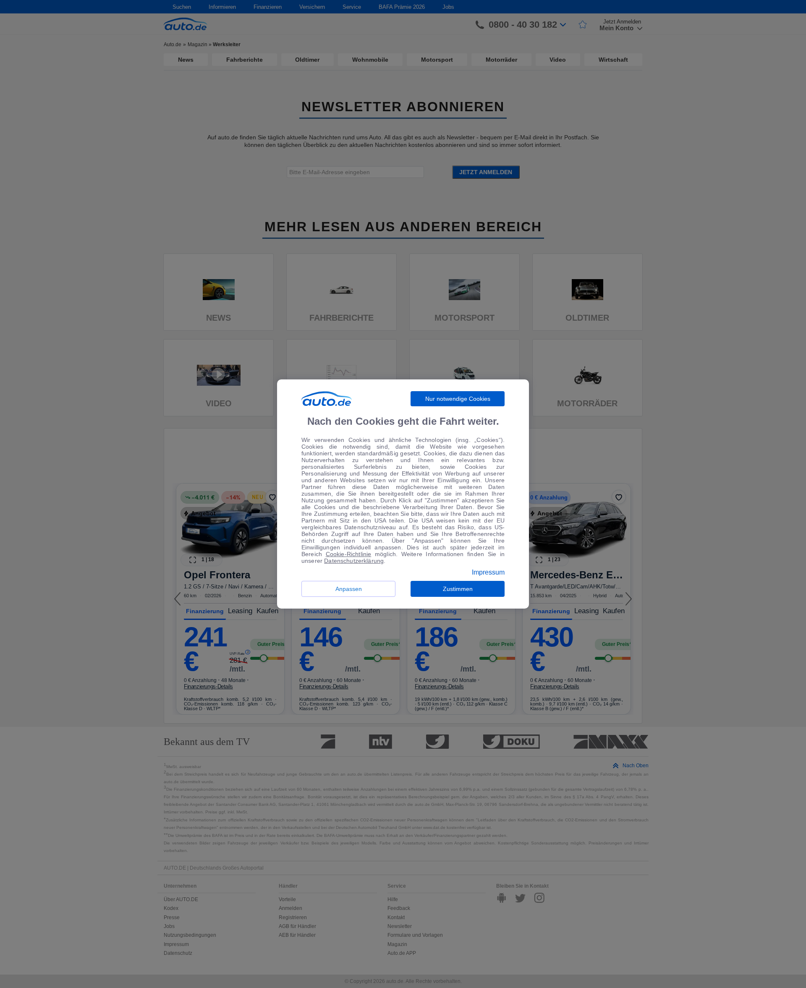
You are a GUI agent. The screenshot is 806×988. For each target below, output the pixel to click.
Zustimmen (458, 588)
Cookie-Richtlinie (349, 554)
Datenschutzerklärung (354, 560)
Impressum (488, 572)
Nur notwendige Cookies (457, 398)
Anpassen (348, 588)
